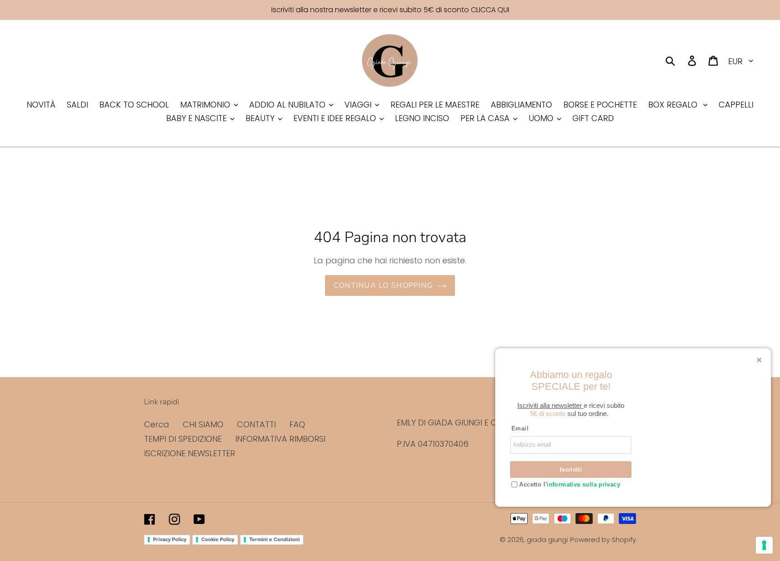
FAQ (297, 424)
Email (520, 428)
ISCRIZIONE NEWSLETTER (189, 453)
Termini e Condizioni (274, 539)
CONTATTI (256, 424)
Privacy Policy (169, 539)
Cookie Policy (217, 539)
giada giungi (547, 539)
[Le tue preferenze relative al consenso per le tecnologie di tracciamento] (764, 545)
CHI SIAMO (203, 424)
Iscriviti (571, 469)
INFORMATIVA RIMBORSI (280, 438)
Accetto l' (568, 484)
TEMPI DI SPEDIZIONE (183, 438)
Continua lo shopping (383, 285)
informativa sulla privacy (583, 484)
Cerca (156, 424)
